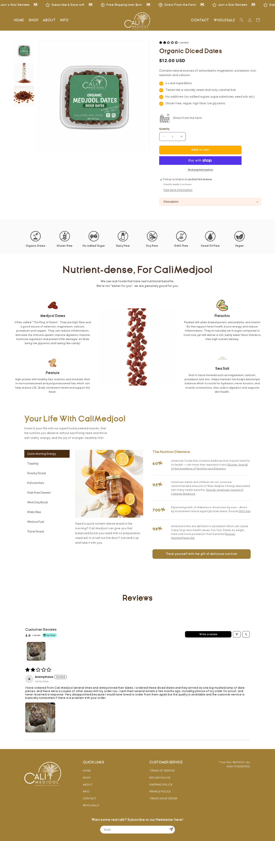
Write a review (208, 634)
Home (87, 770)
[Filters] (237, 634)
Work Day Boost (37, 502)
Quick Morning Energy (41, 453)
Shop (86, 777)
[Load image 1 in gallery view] (24, 50)
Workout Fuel (35, 521)
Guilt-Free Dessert (39, 492)
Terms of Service (162, 770)
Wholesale (91, 805)
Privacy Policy (160, 791)
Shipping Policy (160, 784)
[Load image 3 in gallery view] (24, 96)
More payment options (200, 169)
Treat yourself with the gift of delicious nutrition (201, 553)
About (88, 784)
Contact (90, 798)
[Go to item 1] (36, 651)
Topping (32, 463)
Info (86, 791)
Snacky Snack (36, 473)
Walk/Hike (34, 512)
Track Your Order (163, 798)
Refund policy (160, 777)
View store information (177, 190)
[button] (241, 20)
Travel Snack (35, 531)
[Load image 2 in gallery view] (24, 73)
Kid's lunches (35, 482)
